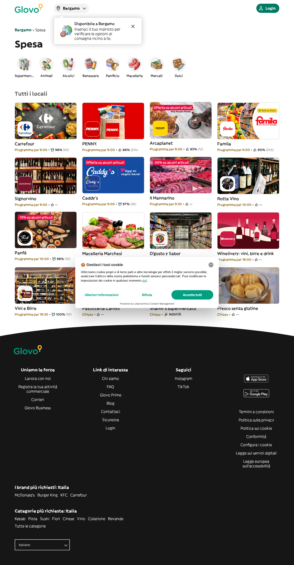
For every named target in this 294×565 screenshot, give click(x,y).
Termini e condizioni (256, 411)
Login (110, 428)
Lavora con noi (38, 378)
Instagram (183, 378)
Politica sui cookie (256, 428)
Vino (81, 518)
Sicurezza (110, 419)
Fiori (56, 518)
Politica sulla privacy (256, 420)
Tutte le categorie (30, 526)
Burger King (47, 495)
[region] (147, 67)
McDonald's (25, 495)
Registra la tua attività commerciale (37, 389)
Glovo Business (38, 408)
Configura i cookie (256, 444)
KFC (64, 495)
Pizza (32, 518)
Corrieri (37, 399)
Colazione (96, 518)
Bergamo (23, 30)
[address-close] (133, 26)
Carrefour (78, 495)
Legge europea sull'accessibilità (256, 463)
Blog (110, 403)
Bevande (115, 518)
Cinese (68, 518)
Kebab (20, 518)
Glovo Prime (110, 395)
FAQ (110, 386)
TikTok (183, 386)
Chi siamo (110, 378)
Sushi (44, 518)
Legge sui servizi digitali (256, 453)
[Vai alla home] (29, 8)
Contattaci (110, 411)
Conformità (256, 436)
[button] (24, 67)
